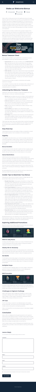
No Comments (19, 13)
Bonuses (28, 11)
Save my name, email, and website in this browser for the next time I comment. (17, 371)
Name (3, 354)
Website (4, 366)
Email (3, 360)
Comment (4, 337)
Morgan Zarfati (12, 11)
